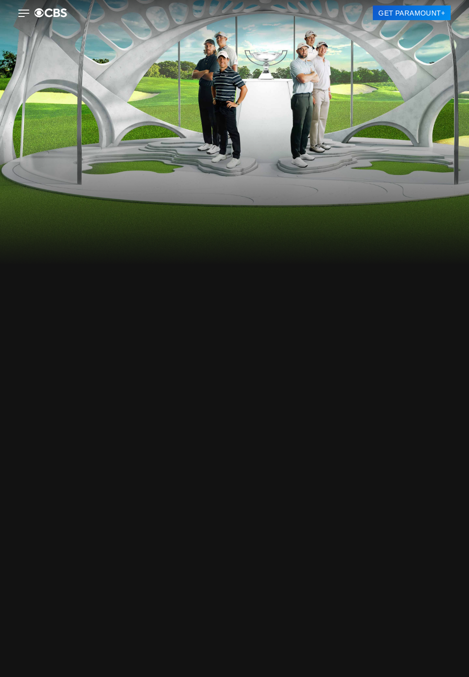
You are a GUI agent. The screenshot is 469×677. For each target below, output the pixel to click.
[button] (24, 14)
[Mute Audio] (440, 406)
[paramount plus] (50, 12)
